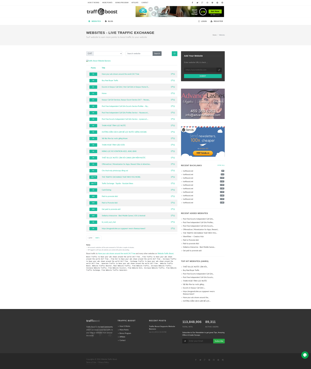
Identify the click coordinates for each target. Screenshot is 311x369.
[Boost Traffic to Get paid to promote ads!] (172, 209)
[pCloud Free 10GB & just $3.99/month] (180, 11)
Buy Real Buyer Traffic (110, 80)
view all (221, 165)
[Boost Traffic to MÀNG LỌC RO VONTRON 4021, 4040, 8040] (172, 151)
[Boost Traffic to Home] (172, 93)
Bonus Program (121, 2)
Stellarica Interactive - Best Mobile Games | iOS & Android (123, 216)
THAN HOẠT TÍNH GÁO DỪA (113, 145)
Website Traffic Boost (165, 253)
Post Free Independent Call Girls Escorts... (198, 226)
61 (93, 100)
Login (203, 21)
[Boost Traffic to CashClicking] (172, 190)
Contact (144, 2)
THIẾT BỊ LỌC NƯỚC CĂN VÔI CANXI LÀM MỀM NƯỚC (124, 158)
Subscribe (219, 341)
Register (218, 21)
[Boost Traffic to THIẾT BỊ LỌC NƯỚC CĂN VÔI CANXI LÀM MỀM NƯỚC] (172, 158)
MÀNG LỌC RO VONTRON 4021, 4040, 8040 (119, 151)
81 (93, 87)
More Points (107, 2)
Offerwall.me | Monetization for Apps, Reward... (201, 229)
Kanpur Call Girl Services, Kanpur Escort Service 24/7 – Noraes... (126, 100)
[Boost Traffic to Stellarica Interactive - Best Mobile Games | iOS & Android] (172, 216)
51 (93, 93)
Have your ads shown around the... (196, 297)
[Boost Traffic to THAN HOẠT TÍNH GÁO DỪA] (172, 145)
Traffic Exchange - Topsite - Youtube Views (117, 183)
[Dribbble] (207, 2)
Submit (203, 76)
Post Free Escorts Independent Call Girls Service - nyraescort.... (125, 119)
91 (93, 170)
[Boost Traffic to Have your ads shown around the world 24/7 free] (172, 74)
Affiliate (134, 2)
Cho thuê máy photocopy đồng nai (115, 171)
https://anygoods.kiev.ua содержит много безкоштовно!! (123, 228)
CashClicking (106, 190)
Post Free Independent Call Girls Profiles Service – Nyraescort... (125, 113)
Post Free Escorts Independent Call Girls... (198, 219)
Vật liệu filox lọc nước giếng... (194, 284)
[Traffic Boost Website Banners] (131, 61)
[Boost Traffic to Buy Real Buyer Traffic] (172, 81)
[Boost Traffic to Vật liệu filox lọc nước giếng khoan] (172, 139)
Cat (90, 53)
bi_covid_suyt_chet (109, 222)
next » (97, 238)
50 (93, 74)
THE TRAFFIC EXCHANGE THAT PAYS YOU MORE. (121, 177)
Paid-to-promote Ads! (110, 196)
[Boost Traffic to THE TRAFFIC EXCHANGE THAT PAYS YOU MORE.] (172, 177)
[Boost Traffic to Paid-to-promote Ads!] (172, 196)
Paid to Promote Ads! (110, 203)
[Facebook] (192, 2)
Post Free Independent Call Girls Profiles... (198, 222)
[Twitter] (197, 2)
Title (103, 68)
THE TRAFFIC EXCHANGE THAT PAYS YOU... (200, 233)
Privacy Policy (103, 362)
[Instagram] (222, 2)
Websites (96, 21)
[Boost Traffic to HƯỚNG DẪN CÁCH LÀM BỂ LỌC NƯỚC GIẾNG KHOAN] (172, 132)
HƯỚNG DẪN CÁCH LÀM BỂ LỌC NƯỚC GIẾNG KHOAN (124, 132)
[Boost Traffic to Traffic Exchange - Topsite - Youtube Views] (172, 184)
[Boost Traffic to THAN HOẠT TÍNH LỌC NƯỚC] (172, 126)
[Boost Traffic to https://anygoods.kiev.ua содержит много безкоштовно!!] (172, 229)
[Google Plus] (202, 2)
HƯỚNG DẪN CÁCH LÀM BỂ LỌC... (197, 301)
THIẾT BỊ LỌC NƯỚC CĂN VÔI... (195, 267)
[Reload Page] (174, 53)
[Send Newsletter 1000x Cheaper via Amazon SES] (203, 142)
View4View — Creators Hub (193, 237)
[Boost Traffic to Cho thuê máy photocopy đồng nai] (172, 171)
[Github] (212, 2)
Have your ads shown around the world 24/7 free (120, 74)
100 (93, 177)
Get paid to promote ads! (111, 209)
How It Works (93, 2)
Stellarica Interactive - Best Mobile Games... (199, 247)
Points (93, 68)
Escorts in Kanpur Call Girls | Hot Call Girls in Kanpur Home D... (125, 87)
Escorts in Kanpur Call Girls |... (194, 288)
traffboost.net (188, 171)
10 (93, 190)
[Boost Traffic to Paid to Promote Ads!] (172, 203)
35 (93, 164)
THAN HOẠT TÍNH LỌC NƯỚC (114, 126)
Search (157, 54)
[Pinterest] (217, 2)
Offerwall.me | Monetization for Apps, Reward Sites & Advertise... (126, 164)
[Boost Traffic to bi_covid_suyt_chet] (172, 222)
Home (214, 35)
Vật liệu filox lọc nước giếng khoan (115, 138)
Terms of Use (91, 362)
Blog (110, 21)
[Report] (174, 74)
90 (93, 125)
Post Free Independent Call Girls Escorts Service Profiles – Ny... (125, 106)
